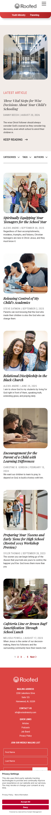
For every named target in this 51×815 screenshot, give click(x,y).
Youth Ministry (18, 15)
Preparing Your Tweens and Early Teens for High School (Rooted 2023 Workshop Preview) (23, 540)
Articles (25, 723)
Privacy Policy (25, 735)
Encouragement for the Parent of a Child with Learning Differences (20, 457)
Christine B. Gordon (15, 467)
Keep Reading (12, 139)
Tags (25, 157)
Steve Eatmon (11, 308)
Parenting (34, 15)
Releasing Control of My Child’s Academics (21, 300)
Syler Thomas (11, 553)
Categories (9, 157)
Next (32, 657)
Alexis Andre (11, 227)
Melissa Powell (13, 637)
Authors (39, 157)
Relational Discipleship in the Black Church (25, 377)
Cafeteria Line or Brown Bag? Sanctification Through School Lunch (25, 627)
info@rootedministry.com (25, 712)
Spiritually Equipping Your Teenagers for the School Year (25, 219)
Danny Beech (11, 115)
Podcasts (25, 727)
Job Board (25, 731)
